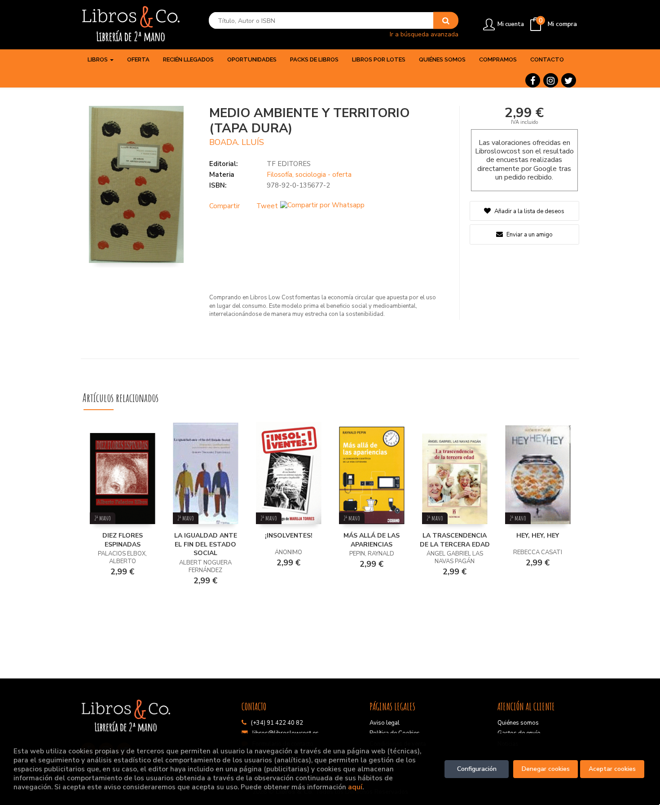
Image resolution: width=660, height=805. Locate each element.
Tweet (267, 205)
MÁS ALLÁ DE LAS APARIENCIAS (371, 540)
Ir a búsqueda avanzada (424, 34)
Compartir (224, 205)
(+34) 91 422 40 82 (277, 723)
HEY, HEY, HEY (537, 535)
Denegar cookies (546, 769)
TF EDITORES (289, 163)
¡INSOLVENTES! (288, 535)
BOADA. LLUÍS (236, 142)
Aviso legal (385, 723)
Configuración (477, 769)
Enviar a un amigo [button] (529, 235)
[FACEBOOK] (532, 80)
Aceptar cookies (612, 769)
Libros (98, 59)
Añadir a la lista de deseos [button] (529, 211)
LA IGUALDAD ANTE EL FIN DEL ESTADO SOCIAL (205, 544)
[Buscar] (445, 20)
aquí (355, 787)
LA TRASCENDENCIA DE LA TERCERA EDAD (455, 540)
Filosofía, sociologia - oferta (309, 174)
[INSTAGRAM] (550, 80)
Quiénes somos (518, 723)
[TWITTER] (568, 80)
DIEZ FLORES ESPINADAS (122, 540)
